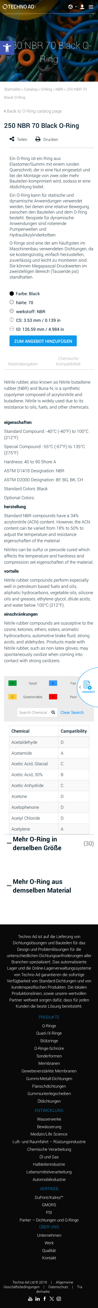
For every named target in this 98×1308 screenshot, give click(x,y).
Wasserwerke (49, 1119)
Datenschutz (58, 1286)
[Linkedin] (37, 1299)
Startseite (12, 89)
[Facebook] (44, 1299)
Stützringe (49, 1040)
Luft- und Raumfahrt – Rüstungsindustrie (49, 1141)
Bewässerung (49, 1126)
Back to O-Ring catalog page (34, 111)
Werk (49, 1242)
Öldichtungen (49, 1101)
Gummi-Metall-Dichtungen (49, 1078)
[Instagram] (59, 1299)
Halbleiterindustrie (49, 1164)
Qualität (49, 1250)
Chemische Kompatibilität (68, 361)
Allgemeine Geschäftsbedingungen (38, 1284)
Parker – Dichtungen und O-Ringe (49, 1220)
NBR (59, 89)
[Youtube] (30, 1299)
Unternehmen (49, 1235)
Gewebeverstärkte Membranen (49, 1070)
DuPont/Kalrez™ (49, 1197)
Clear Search (72, 712)
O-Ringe (49, 1025)
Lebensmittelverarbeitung (49, 1171)
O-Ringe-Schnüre (49, 1048)
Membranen (49, 1063)
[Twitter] (52, 1299)
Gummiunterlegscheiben (49, 1093)
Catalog (30, 89)
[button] (85, 687)
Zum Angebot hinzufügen (43, 341)
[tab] (25, 364)
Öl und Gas (49, 1156)
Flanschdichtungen (49, 1086)
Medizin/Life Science (49, 1134)
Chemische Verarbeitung (49, 1149)
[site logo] (19, 6)
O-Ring (46, 89)
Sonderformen (49, 1056)
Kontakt (49, 1257)
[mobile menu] (91, 6)
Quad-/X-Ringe (49, 1033)
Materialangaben (23, 363)
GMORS (49, 1204)
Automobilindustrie (49, 1179)
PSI (49, 1212)
